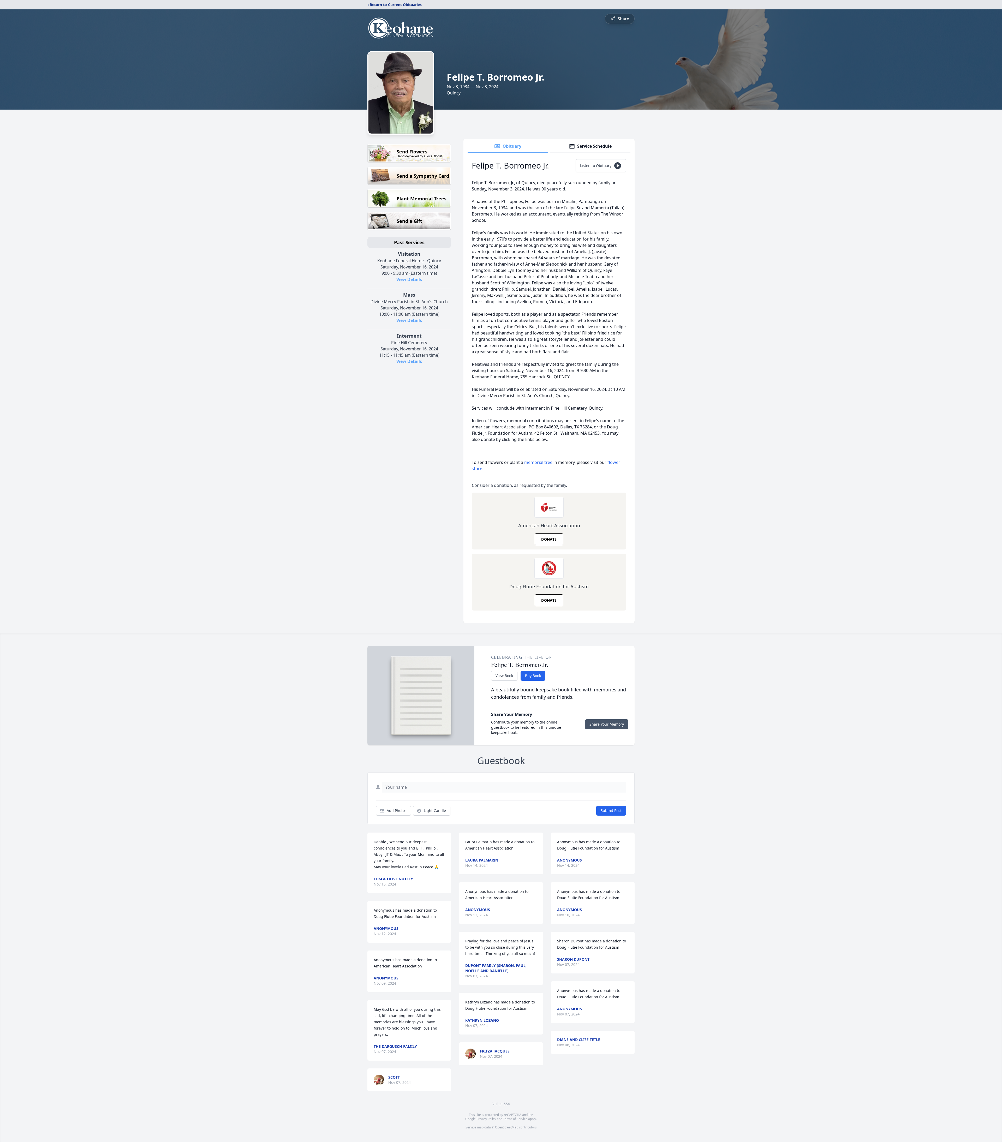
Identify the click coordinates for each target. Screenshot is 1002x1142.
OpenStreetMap (506, 1127)
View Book (504, 675)
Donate (549, 539)
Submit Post (611, 810)
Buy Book (533, 675)
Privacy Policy (486, 1119)
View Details (409, 279)
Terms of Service (515, 1119)
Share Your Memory (606, 724)
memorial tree (538, 462)
